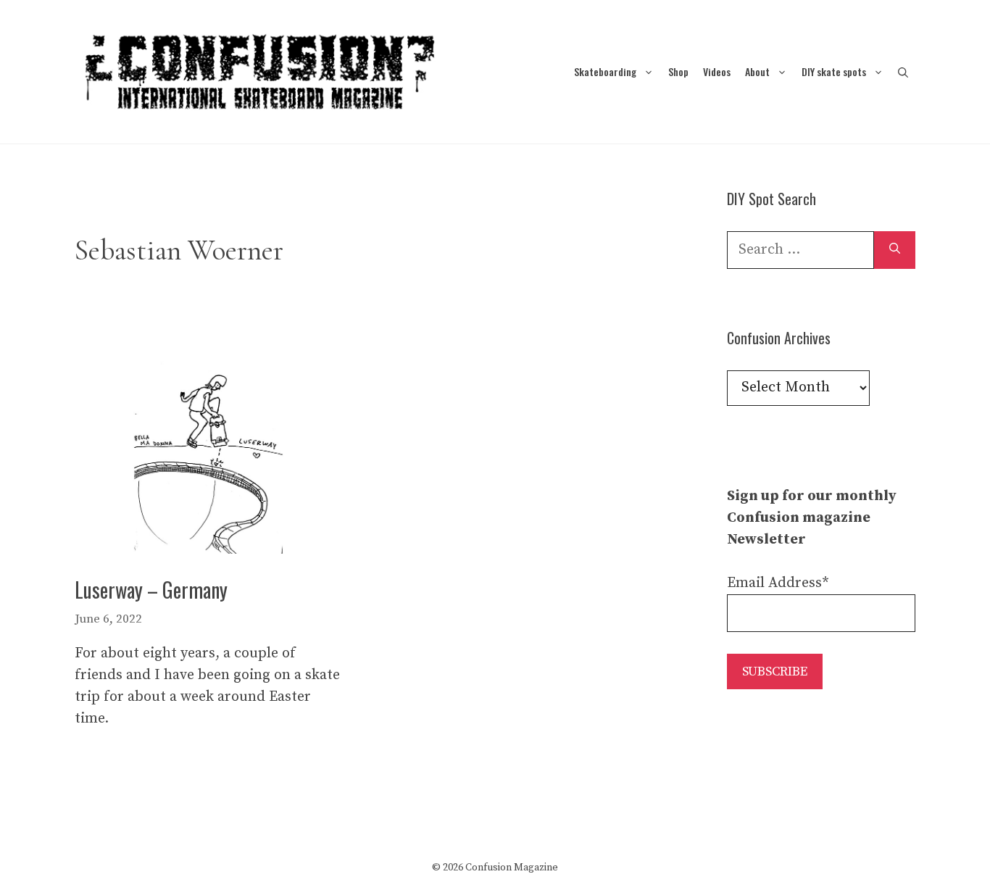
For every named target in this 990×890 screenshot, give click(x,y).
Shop (678, 71)
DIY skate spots (834, 71)
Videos (717, 71)
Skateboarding (605, 71)
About (757, 71)
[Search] (894, 250)
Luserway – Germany (151, 589)
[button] (903, 71)
